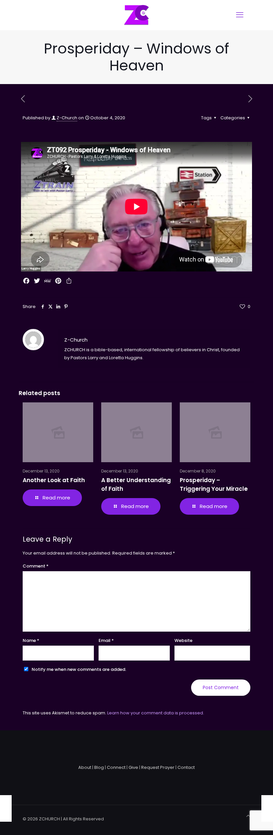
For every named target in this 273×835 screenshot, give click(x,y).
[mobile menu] (239, 15)
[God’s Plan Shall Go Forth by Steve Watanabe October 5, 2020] (267, 808)
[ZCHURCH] (136, 15)
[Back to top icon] (248, 816)
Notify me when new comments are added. (79, 669)
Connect (116, 767)
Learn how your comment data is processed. (155, 713)
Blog (99, 767)
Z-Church (67, 118)
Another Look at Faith (54, 480)
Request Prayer (157, 767)
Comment (36, 566)
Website (183, 640)
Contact (186, 767)
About (84, 767)
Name (31, 640)
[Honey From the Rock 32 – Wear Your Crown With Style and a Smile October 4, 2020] (6, 808)
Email (106, 640)
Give (133, 767)
